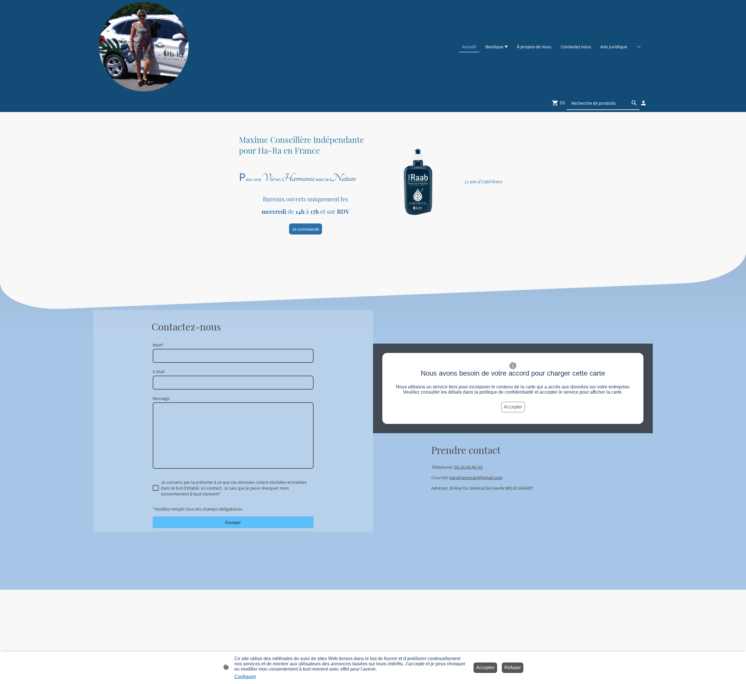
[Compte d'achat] (643, 103)
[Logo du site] (144, 46)
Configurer (245, 676)
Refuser (512, 667)
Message (161, 398)
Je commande (305, 229)
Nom (158, 345)
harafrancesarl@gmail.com (476, 477)
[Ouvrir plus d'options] (639, 46)
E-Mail (159, 371)
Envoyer (233, 522)
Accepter (513, 406)
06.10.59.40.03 (468, 467)
